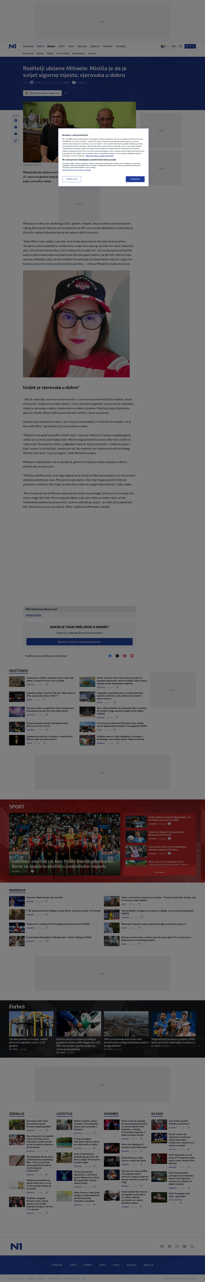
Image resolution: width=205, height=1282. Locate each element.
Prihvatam (135, 179)
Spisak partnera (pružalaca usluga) (76, 170)
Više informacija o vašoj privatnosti (100, 156)
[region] (103, 157)
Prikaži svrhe (71, 179)
